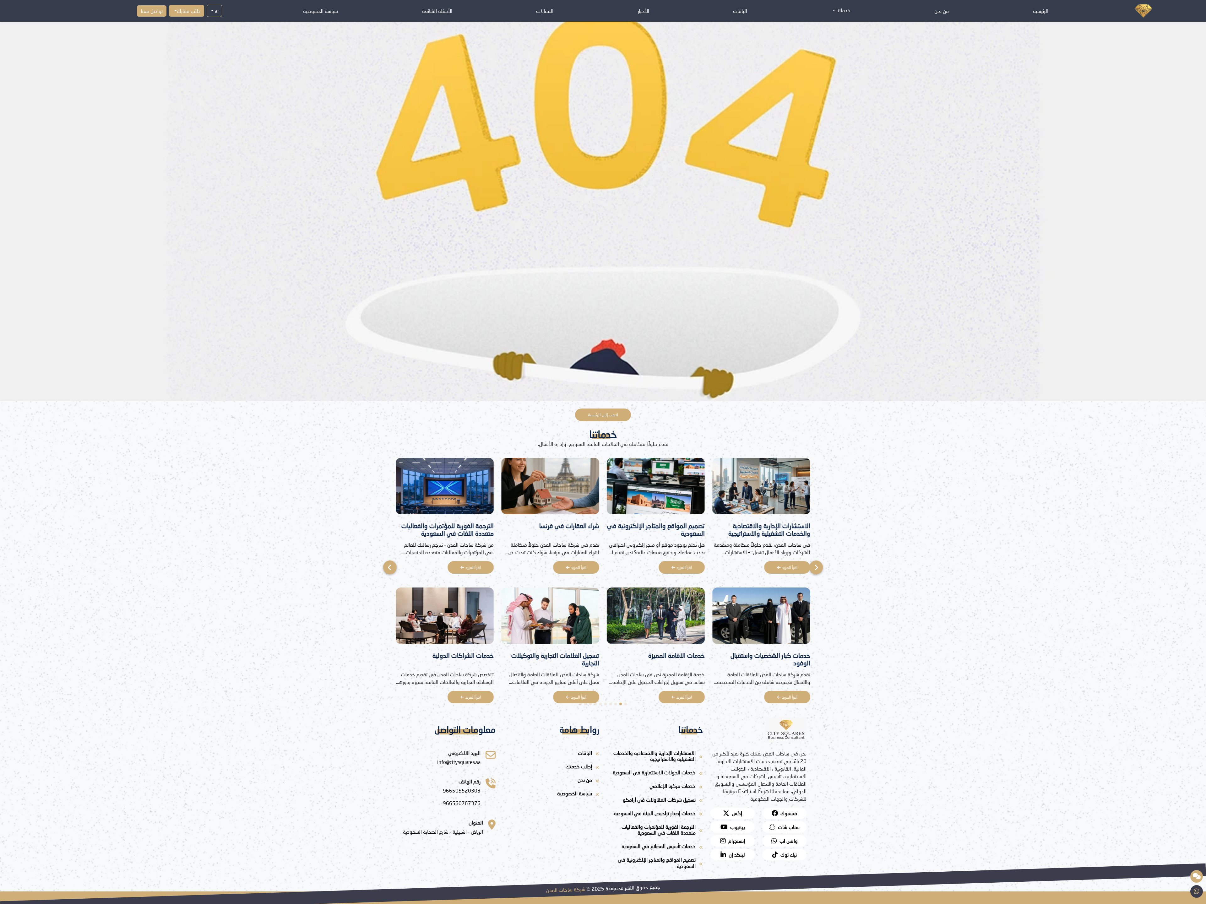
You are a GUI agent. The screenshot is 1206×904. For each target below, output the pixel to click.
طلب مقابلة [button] (188, 11)
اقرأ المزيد (788, 567)
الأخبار (643, 11)
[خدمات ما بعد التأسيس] (445, 617)
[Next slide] (390, 567)
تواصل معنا (152, 11)
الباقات (740, 11)
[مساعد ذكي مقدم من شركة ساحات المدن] (1196, 876)
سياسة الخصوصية (320, 11)
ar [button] (216, 11)
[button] (625, 704)
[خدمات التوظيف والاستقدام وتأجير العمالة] (550, 488)
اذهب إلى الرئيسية (603, 414)
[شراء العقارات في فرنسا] (761, 488)
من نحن (941, 11)
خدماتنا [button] (842, 10)
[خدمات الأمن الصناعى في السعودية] (445, 488)
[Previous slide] (816, 567)
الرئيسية (1040, 11)
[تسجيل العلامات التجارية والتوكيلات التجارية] (761, 617)
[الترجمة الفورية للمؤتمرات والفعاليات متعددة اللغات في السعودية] (656, 488)
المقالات (544, 11)
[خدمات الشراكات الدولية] (656, 617)
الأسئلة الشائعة (437, 11)
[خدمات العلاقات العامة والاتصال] (550, 617)
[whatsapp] (1196, 891)
